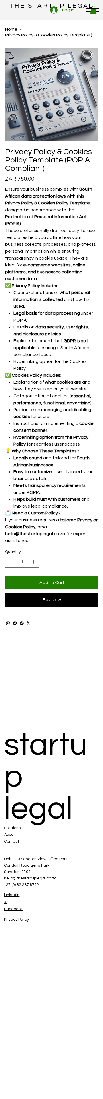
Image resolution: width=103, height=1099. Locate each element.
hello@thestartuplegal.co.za (30, 878)
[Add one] (33, 562)
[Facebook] (15, 623)
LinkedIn (11, 895)
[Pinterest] (22, 623)
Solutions (12, 828)
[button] (93, 10)
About (9, 835)
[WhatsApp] (8, 623)
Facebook (13, 909)
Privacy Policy (16, 920)
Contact (11, 841)
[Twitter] (28, 623)
